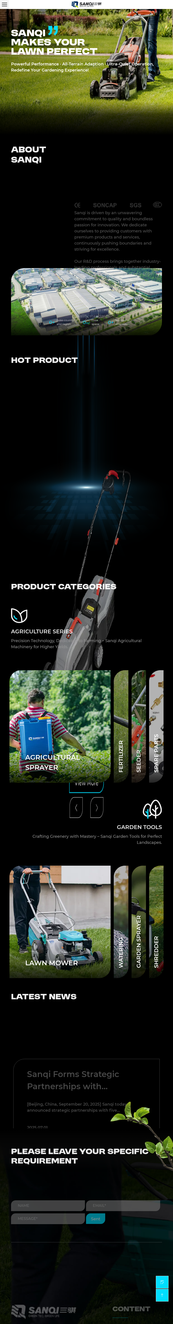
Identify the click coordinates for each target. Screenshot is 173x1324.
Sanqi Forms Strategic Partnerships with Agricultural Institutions (77, 1043)
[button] (76, 551)
